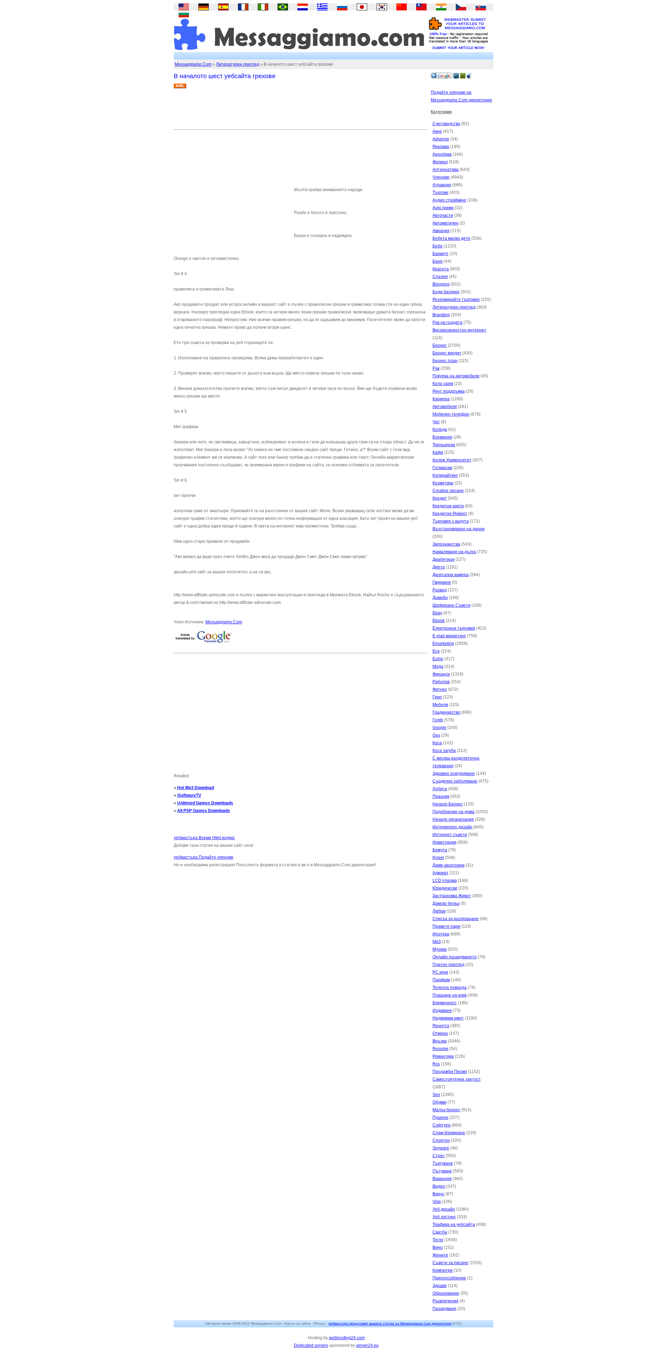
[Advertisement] (300, 111)
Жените (440, 1255)
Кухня (438, 857)
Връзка (440, 1041)
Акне (437, 131)
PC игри (440, 972)
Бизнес (440, 345)
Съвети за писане (450, 1262)
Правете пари (446, 926)
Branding (441, 314)
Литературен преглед (237, 64)
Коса (437, 742)
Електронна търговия (454, 628)
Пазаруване (444, 1308)
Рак (436, 368)
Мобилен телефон (451, 414)
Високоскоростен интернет (459, 330)
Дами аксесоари (448, 865)
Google (439, 727)
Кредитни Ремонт (450, 513)
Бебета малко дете (451, 238)
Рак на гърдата (447, 322)
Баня (438, 261)
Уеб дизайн (444, 1209)
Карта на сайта (298, 1323)
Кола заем (443, 383)
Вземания (442, 437)
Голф (438, 720)
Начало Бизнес (448, 804)
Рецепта (441, 1025)
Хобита (440, 788)
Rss (436, 1064)
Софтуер (442, 1125)
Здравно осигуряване (454, 773)
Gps (436, 735)
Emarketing (443, 643)
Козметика (443, 483)
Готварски (442, 467)
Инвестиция (444, 842)
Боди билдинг (446, 291)
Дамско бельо (446, 903)
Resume (440, 1048)
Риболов (441, 681)
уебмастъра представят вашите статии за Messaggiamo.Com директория (389, 1323)
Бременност (445, 1002)
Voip (437, 1201)
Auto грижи (443, 207)
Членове (441, 177)
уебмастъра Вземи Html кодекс (204, 837)
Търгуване (443, 1163)
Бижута (440, 850)
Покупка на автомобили (456, 376)
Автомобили (445, 406)
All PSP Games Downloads (203, 810)
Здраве (440, 1285)
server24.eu (367, 1345)
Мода (438, 666)
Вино (438, 1247)
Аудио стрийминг (449, 200)
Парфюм (441, 979)
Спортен (441, 1140)
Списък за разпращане (456, 918)
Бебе (438, 246)
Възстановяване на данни (459, 528)
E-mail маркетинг (449, 635)
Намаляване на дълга (454, 551)
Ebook (439, 620)
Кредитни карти (448, 505)
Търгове (440, 192)
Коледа (440, 429)
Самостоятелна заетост (457, 1079)
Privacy (319, 1323)
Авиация (441, 230)
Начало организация (453, 819)
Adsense (441, 139)
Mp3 (437, 941)
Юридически (445, 888)
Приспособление (449, 1278)
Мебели (440, 704)
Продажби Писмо (450, 1071)
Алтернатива (446, 169)
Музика (440, 949)
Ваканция (442, 1178)
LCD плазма (445, 880)
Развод (440, 590)
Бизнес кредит (447, 353)
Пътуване (442, 1171)
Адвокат (440, 872)
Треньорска (444, 444)
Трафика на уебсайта (454, 1224)
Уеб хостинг (444, 1216)
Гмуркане (442, 582)
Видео (439, 1186)
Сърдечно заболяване (455, 781)
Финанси (441, 674)
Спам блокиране (449, 1132)
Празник (441, 796)
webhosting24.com (347, 1337)
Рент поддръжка (449, 391)
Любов (439, 911)
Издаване (442, 1010)
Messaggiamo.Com (193, 64)
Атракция (442, 184)
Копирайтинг (445, 475)
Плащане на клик (450, 995)
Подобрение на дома (454, 811)
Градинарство (446, 712)
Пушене (440, 1117)
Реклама (441, 146)
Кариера (441, 398)
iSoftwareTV (189, 795)
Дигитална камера (451, 574)
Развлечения (446, 1301)
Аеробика (442, 154)
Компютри (443, 1270)
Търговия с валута (451, 521)
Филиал (440, 161)
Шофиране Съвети (451, 605)
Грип (437, 697)
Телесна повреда (450, 987)
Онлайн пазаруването (455, 957)
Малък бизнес (446, 1109)
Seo (436, 1094)
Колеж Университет (452, 460)
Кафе (438, 452)
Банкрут (440, 253)
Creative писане (448, 490)
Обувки (439, 1102)
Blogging (441, 284)
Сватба (440, 1232)
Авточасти (443, 215)
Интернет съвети (450, 834)
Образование (446, 1293)
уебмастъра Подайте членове (203, 857)
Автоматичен (446, 223)
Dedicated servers (311, 1345)
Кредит (440, 498)
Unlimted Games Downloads (205, 803)
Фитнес (440, 689)
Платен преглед (448, 964)
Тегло (438, 1239)
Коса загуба (444, 750)
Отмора (440, 1033)
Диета (439, 567)
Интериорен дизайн (452, 827)
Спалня (440, 276)
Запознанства (446, 544)
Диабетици (443, 559)
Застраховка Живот (452, 895)
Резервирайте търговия (456, 299)
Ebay (437, 613)
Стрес (439, 1155)
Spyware (441, 1148)
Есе (436, 651)
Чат (436, 421)
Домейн (440, 597)
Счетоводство (446, 123)
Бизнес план (445, 360)
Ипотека (441, 934)
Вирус (438, 1194)
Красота (441, 269)
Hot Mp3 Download (195, 787)
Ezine (438, 658)
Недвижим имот (448, 1018)
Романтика (443, 1056)
